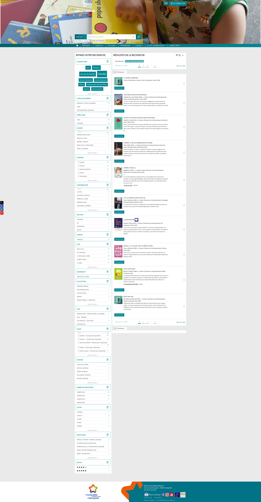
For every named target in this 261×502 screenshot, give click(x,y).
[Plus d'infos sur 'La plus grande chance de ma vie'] (118, 203)
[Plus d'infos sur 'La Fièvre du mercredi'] (118, 81)
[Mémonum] (182, 494)
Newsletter (158, 497)
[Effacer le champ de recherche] (133, 36)
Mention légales (149, 500)
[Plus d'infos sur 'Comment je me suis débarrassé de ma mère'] (118, 149)
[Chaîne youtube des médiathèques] (172, 494)
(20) (92, 94)
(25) (92, 153)
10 (177, 66)
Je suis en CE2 (128, 185)
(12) (92, 267)
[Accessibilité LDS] (177, 494)
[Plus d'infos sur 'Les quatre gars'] (118, 224)
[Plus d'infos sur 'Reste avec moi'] (118, 300)
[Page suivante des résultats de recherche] (159, 65)
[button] (88, 68)
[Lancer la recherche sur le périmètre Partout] (139, 36)
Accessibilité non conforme (165, 500)
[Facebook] (163, 494)
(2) (92, 458)
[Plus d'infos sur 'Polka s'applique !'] (118, 274)
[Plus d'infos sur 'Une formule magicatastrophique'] (118, 99)
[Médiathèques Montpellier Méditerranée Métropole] (85, 8)
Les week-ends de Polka (131, 284)
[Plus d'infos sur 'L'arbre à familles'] (118, 172)
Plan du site (148, 497)
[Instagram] (167, 494)
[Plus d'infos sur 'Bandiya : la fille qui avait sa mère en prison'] (118, 251)
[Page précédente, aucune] (135, 65)
